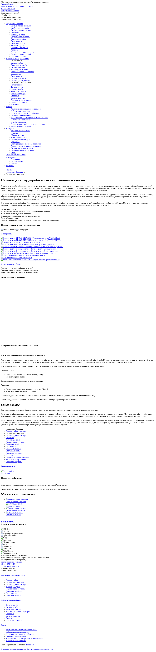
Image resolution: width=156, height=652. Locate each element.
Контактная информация (11, 562)
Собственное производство (17, 632)
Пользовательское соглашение (13, 649)
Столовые (10, 614)
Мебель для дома (13, 587)
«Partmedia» (30, 645)
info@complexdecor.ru (10, 11)
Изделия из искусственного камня (13, 575)
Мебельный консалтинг (16, 641)
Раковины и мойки (14, 591)
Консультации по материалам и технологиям (24, 638)
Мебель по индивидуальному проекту (17, 5)
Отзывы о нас (8, 466)
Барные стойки (12, 580)
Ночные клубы (12, 607)
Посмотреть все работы (10, 264)
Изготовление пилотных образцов (20, 634)
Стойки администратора (16, 584)
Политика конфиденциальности (40, 649)
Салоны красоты (13, 616)
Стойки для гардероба (15, 582)
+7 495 (8, 9)
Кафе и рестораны (13, 609)
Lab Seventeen (6, 473)
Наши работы (6, 234)
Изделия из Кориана (14, 172)
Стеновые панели (13, 595)
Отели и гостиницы (14, 620)
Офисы (9, 618)
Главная (9, 170)
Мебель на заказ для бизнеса (11, 600)
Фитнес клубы (12, 605)
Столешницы (11, 593)
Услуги (3, 625)
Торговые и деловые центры (18, 611)
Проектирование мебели (16, 636)
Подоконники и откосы (15, 589)
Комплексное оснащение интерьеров (21, 630)
